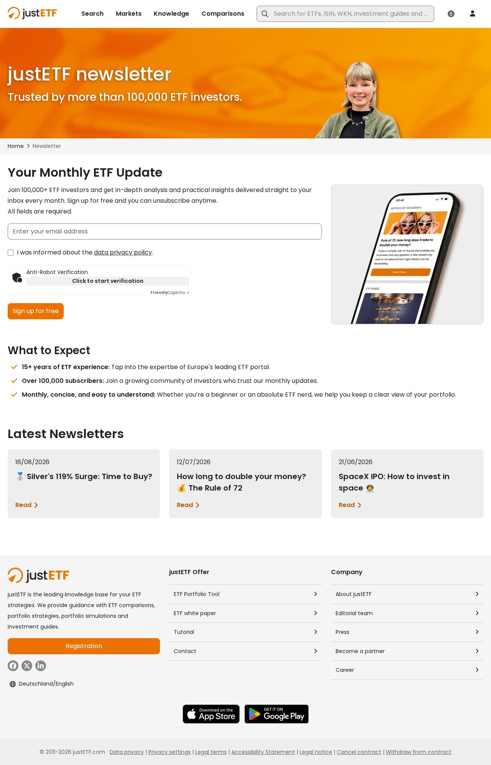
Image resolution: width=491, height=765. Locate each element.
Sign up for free (36, 311)
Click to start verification (107, 281)
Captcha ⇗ (169, 292)
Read (23, 505)
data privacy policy (123, 252)
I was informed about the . (85, 252)
